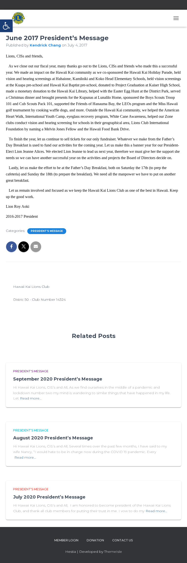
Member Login (66, 540)
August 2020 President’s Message (53, 438)
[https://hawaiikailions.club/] (21, 18)
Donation (95, 540)
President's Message (47, 231)
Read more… (31, 398)
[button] (6, 25)
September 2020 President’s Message (57, 379)
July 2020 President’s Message (49, 497)
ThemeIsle (113, 551)
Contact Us (122, 540)
